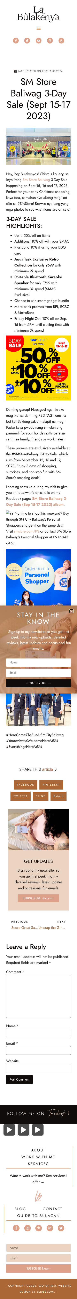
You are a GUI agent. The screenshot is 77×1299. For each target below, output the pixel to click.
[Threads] (61, 40)
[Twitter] (61, 1228)
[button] (38, 28)
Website (12, 1061)
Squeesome (46, 1292)
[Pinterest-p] (38, 1228)
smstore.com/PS (26, 531)
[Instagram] (50, 40)
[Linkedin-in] (50, 1228)
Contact (53, 1209)
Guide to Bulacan (38, 1216)
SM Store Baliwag (36, 179)
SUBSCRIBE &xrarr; (38, 898)
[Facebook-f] (16, 40)
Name (12, 1026)
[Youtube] (38, 40)
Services (38, 1164)
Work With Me (38, 1157)
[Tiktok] (27, 40)
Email (12, 1043)
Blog (20, 1209)
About (38, 1150)
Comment (15, 972)
